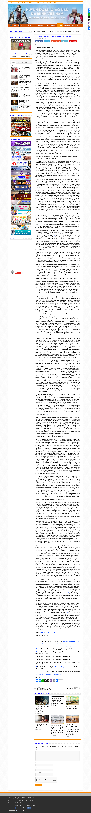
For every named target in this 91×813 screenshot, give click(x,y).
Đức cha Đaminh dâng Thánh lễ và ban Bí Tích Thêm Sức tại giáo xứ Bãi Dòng (25, 69)
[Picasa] (80, 3)
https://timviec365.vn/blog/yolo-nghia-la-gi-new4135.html (64, 646)
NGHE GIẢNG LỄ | (21, 2)
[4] (48, 414)
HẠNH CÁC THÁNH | (41, 2)
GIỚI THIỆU (16, 25)
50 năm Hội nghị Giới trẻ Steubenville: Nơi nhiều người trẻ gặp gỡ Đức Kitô (42, 709)
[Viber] (89, 22)
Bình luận (38, 750)
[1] (42, 167)
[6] (51, 543)
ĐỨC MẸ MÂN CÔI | (13, 2)
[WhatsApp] (89, 14)
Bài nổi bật (20, 62)
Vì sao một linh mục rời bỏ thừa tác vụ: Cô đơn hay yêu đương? (25, 83)
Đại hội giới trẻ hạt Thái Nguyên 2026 (71, 707)
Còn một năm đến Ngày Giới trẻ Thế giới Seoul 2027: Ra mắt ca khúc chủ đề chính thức (57, 702)
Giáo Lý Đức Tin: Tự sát (72, 688)
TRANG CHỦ (11, 25)
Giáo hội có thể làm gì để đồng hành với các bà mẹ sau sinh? (24, 76)
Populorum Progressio (61, 667)
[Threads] (89, 20)
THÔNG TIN (22, 25)
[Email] (89, 25)
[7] (68, 592)
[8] (68, 612)
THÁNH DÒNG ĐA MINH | (51, 2)
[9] (39, 629)
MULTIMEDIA (67, 25)
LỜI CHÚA (40, 25)
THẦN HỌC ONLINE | (31, 2)
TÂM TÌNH (53, 25)
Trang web (38, 772)
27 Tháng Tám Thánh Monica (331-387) (24, 107)
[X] (89, 17)
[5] (60, 473)
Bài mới (13, 62)
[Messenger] (89, 11)
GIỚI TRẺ (59, 25)
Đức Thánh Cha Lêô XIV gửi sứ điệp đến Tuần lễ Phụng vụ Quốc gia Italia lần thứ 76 (20, 89)
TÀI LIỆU (47, 25)
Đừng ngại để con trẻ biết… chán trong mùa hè (42, 725)
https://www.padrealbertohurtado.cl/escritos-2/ (48, 674)
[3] (49, 391)
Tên (36, 763)
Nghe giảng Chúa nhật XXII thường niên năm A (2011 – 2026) (25, 95)
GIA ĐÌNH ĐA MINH (32, 25)
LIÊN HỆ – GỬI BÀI (76, 25)
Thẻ (12, 65)
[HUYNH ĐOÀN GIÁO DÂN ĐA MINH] (45, 14)
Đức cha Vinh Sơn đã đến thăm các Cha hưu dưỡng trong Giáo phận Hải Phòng (44, 689)
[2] (55, 235)
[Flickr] (79, 3)
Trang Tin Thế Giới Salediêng (47, 632)
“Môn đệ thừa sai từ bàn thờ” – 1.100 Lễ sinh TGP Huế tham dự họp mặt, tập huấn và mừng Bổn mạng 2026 (57, 730)
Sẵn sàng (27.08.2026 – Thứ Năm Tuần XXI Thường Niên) (25, 101)
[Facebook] (77, 3)
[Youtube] (82, 3)
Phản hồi (27, 62)
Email (37, 767)
